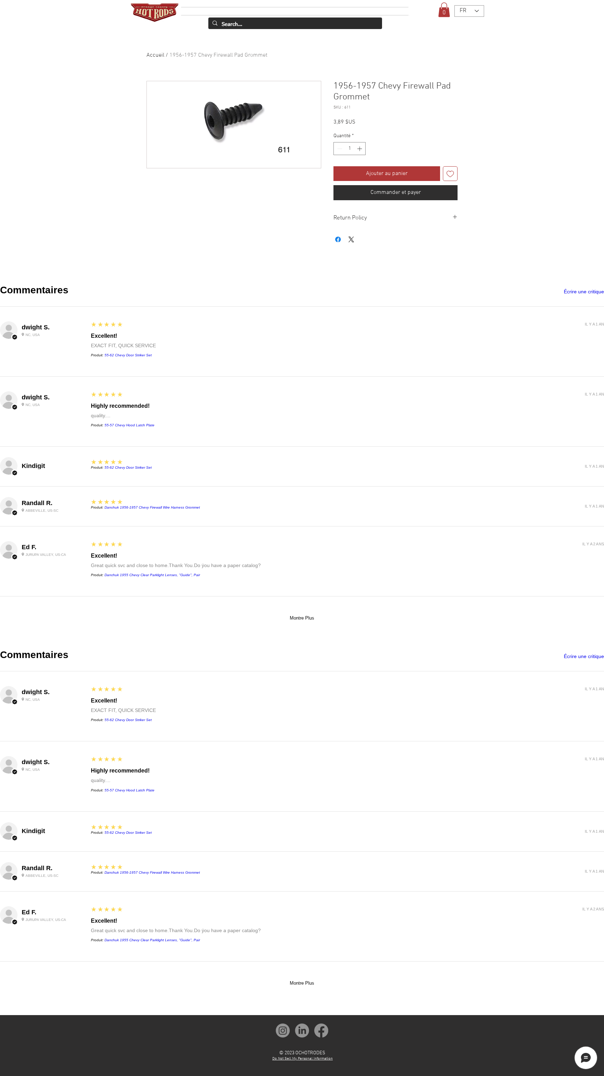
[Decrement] (339, 148)
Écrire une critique (584, 291)
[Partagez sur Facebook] (338, 239)
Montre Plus (302, 618)
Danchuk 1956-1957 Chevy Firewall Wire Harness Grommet (152, 507)
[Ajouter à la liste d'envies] (450, 173)
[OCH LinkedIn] (302, 1030)
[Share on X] (351, 239)
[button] (444, 9)
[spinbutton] (349, 148)
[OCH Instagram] (283, 1030)
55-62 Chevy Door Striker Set (128, 355)
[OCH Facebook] (321, 1030)
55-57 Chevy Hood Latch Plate (129, 425)
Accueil (155, 55)
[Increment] (360, 148)
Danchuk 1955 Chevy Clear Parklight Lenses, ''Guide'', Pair (152, 575)
